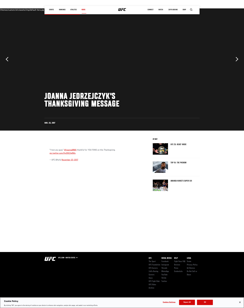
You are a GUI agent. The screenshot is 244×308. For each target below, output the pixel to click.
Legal (189, 258)
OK (205, 302)
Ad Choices (191, 268)
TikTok (163, 278)
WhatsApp (165, 271)
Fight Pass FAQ (179, 261)
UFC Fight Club (154, 281)
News (83, 10)
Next (236, 59)
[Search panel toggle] (191, 10)
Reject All (187, 302)
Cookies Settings (169, 302)
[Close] (240, 302)
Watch (160, 10)
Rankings (62, 10)
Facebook (165, 261)
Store (151, 278)
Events (51, 10)
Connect (151, 10)
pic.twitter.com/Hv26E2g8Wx (63, 153)
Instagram (165, 265)
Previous (8, 59)
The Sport (152, 261)
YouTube (164, 275)
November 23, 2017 (70, 160)
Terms (189, 261)
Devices (177, 265)
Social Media (166, 258)
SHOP (184, 10)
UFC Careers (153, 268)
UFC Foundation (154, 265)
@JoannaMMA (70, 150)
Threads (164, 268)
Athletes (73, 10)
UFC (150, 258)
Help (176, 258)
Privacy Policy (192, 265)
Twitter (164, 281)
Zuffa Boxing (173, 10)
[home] (122, 9)
